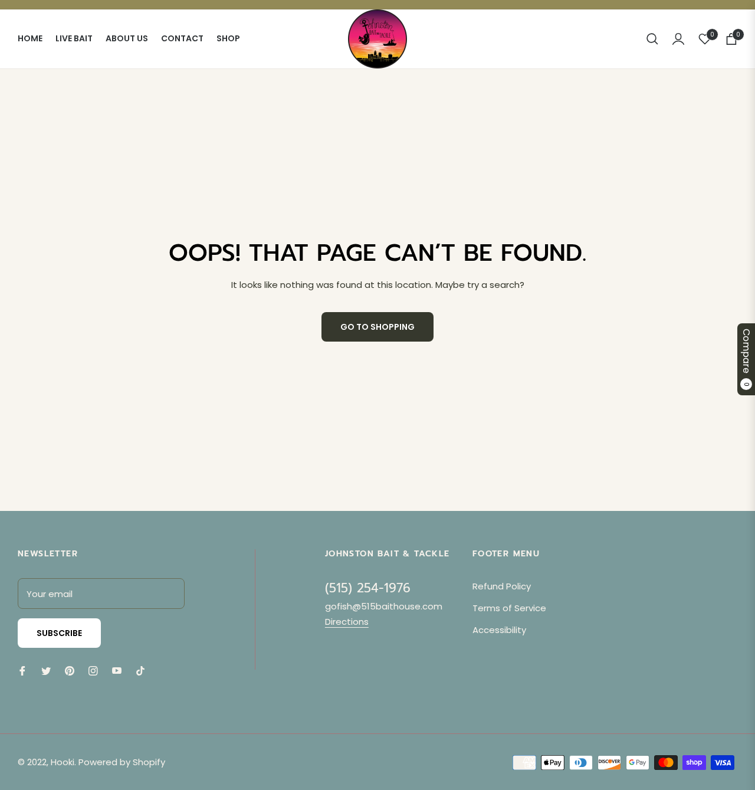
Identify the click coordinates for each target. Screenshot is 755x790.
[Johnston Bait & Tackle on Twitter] (46, 670)
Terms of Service (509, 608)
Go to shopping (377, 327)
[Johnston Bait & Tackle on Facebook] (22, 670)
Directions (347, 621)
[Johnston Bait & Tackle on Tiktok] (143, 670)
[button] (652, 39)
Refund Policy (501, 586)
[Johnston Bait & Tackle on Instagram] (93, 670)
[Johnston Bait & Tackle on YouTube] (117, 670)
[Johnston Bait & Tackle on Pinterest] (69, 670)
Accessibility (499, 630)
